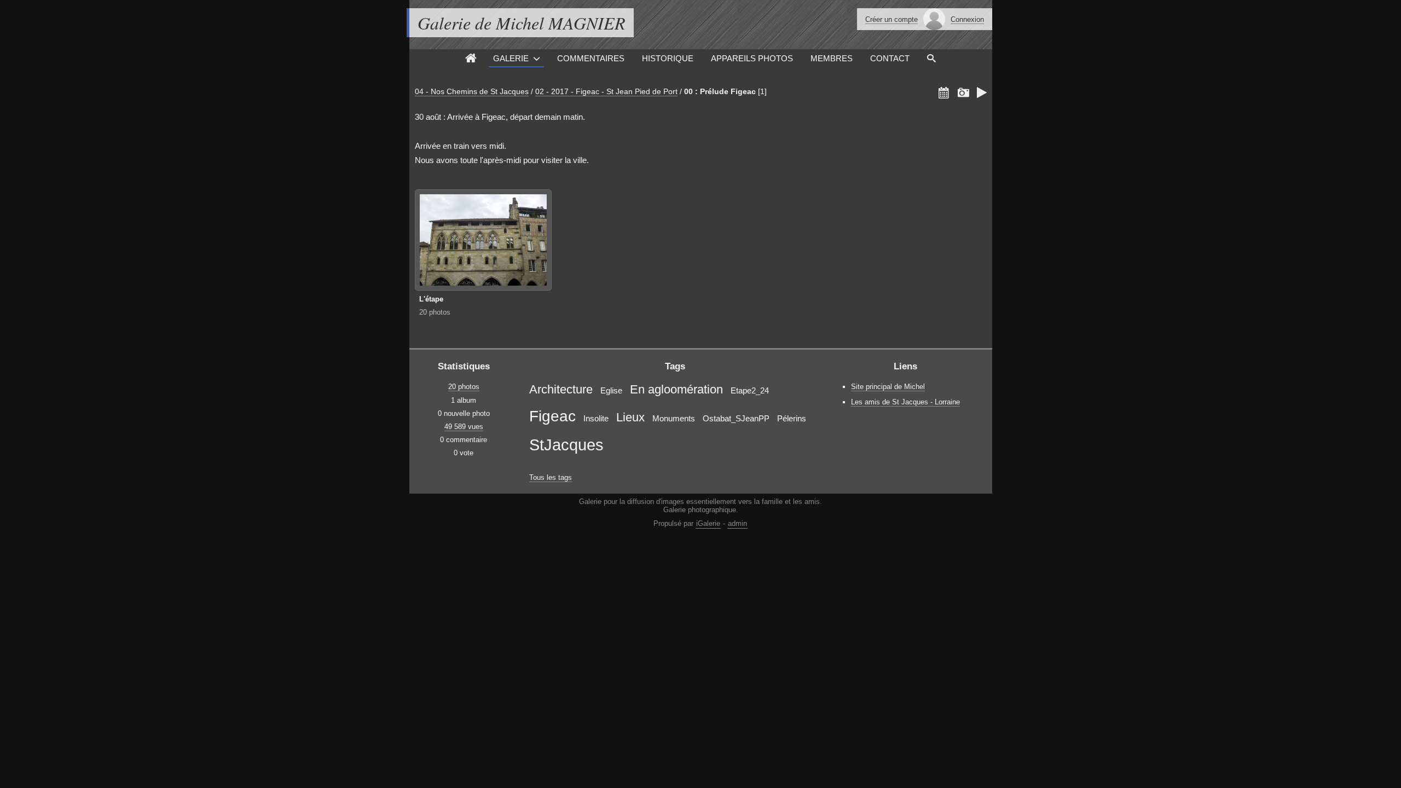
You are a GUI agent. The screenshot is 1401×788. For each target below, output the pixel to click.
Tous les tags (550, 477)
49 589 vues (463, 426)
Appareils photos (752, 58)
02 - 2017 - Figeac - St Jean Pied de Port (606, 91)
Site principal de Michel (888, 387)
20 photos (434, 312)
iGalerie (708, 523)
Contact (890, 58)
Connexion (967, 19)
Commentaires (590, 58)
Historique (667, 58)
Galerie (511, 58)
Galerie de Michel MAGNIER (522, 22)
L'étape (431, 299)
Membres (832, 58)
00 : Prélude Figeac (720, 91)
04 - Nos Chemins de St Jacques (472, 91)
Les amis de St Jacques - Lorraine (905, 402)
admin (737, 523)
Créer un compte (891, 19)
